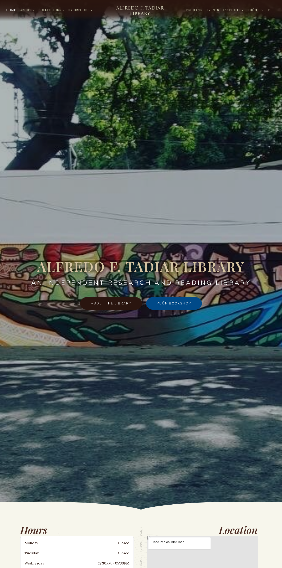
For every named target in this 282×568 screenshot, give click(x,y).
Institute (232, 10)
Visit (265, 10)
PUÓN (252, 10)
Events (212, 10)
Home (11, 10)
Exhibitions (79, 10)
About (25, 10)
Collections (49, 10)
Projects (194, 10)
